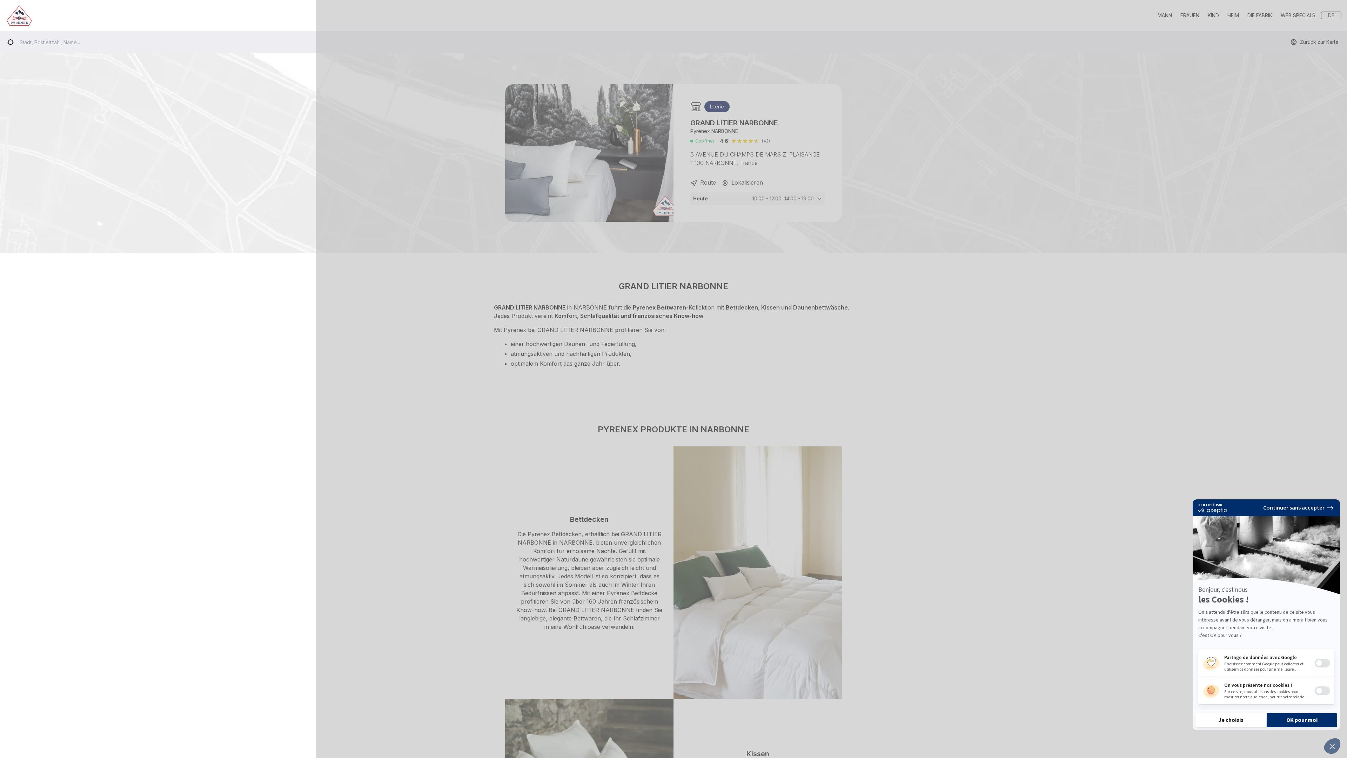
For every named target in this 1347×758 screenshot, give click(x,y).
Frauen (1189, 15)
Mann (1165, 15)
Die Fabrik (1259, 15)
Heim (1233, 15)
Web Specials (1298, 15)
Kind (1213, 15)
